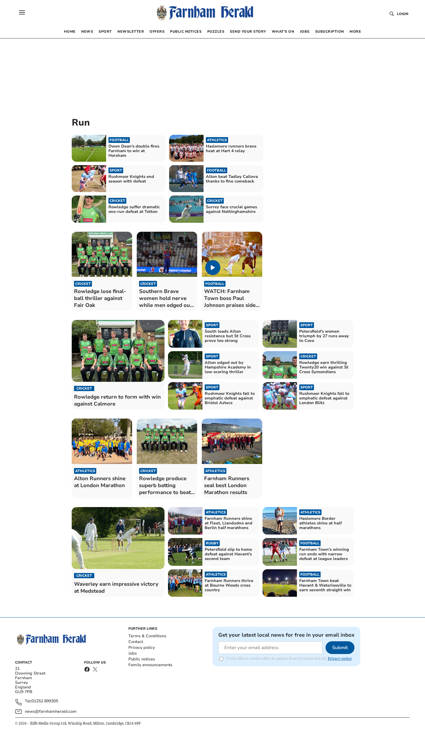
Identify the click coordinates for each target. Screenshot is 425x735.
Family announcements (150, 665)
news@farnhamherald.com (51, 711)
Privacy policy (141, 647)
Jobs (132, 653)
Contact (135, 641)
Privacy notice (340, 658)
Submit (340, 647)
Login (402, 14)
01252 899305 (45, 701)
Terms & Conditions (147, 636)
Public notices (141, 659)
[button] (22, 12)
